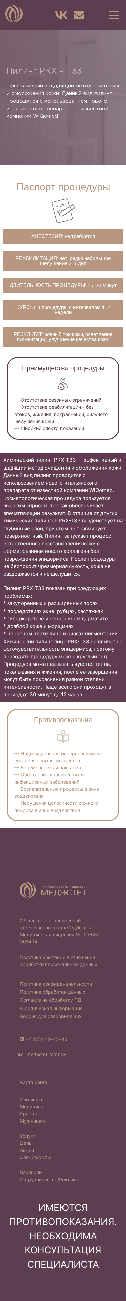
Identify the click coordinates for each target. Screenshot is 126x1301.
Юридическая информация (51, 1008)
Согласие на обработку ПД (50, 1000)
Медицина (31, 1106)
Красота (29, 1113)
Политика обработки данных (52, 992)
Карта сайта (33, 1082)
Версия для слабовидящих (51, 1016)
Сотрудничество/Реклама (49, 1179)
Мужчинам (32, 1121)
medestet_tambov (45, 1054)
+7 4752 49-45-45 (46, 1039)
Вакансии (31, 1172)
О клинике (32, 1099)
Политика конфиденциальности (56, 984)
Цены (26, 1143)
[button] (113, 15)
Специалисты (35, 1157)
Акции (27, 1150)
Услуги (27, 1136)
